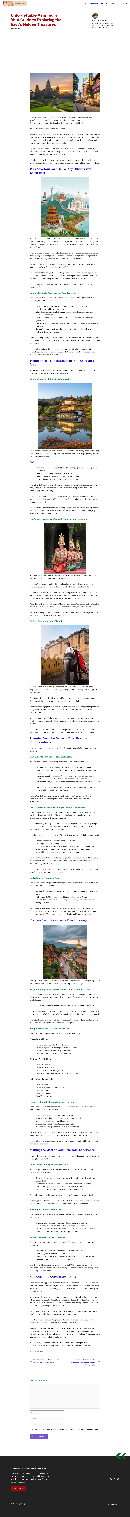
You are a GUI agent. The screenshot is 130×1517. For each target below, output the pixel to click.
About (114, 3)
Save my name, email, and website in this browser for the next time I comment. (65, 1429)
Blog (82, 3)
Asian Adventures (38, 1351)
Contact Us (18, 1489)
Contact (104, 3)
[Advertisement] (65, 50)
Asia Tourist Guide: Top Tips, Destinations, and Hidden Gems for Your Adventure (83, 1362)
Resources (93, 3)
